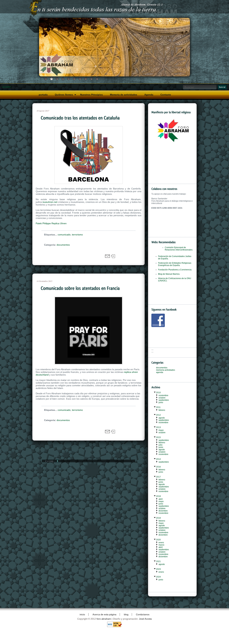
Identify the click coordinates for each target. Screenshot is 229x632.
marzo (161, 545)
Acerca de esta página (104, 614)
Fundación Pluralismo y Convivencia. (175, 270)
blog (126, 614)
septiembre (164, 400)
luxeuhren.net (50, 202)
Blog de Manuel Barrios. (169, 274)
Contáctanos (142, 614)
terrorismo (77, 234)
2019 (158, 518)
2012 (158, 415)
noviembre (163, 395)
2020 (158, 540)
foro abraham (104, 618)
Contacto (165, 94)
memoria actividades (165, 370)
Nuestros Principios (91, 94)
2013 (158, 427)
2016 (158, 467)
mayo (161, 430)
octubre (162, 398)
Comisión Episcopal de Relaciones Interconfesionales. (179, 248)
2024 (158, 577)
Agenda (148, 94)
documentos (63, 244)
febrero (162, 410)
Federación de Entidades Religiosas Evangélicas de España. (174, 264)
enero (161, 542)
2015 (158, 437)
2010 (158, 392)
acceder (7, 86)
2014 (158, 459)
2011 (158, 407)
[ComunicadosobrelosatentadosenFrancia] (90, 288)
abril (161, 499)
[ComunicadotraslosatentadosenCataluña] (90, 117)
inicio (82, 614)
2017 (158, 477)
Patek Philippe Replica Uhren (51, 223)
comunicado (64, 234)
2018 (158, 496)
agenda (159, 372)
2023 (158, 569)
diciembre (163, 511)
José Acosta (145, 618)
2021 (158, 561)
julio (160, 445)
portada (43, 94)
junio (161, 402)
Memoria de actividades (123, 94)
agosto (162, 418)
